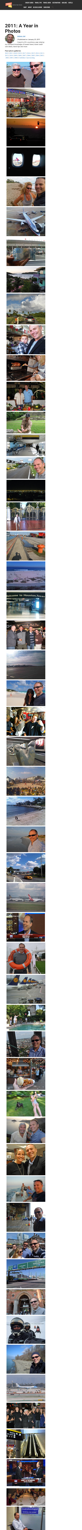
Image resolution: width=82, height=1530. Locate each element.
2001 (11, 58)
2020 (15, 53)
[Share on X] (2, 763)
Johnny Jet (21, 36)
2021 (11, 53)
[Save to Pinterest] (2, 767)
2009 (15, 55)
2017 (24, 53)
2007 (24, 55)
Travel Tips (38, 3)
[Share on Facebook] (2, 758)
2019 (19, 53)
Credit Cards (29, 3)
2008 (19, 55)
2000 (16, 58)
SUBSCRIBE (47, 7)
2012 (6, 55)
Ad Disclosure (37, 7)
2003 (41, 55)
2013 (41, 53)
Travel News (47, 3)
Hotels (70, 3)
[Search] (52, 7)
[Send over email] (2, 771)
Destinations (56, 3)
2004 (37, 55)
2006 (28, 55)
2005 (33, 55)
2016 (28, 53)
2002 (7, 58)
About (30, 7)
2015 (33, 53)
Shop (25, 7)
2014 (37, 53)
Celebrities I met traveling (27, 58)
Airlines (64, 3)
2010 (11, 55)
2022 (6, 53)
